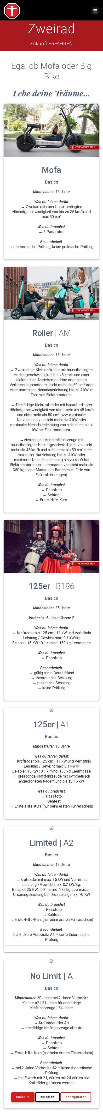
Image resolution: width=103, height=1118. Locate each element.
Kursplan (47, 1097)
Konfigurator (76, 1097)
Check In (23, 1097)
